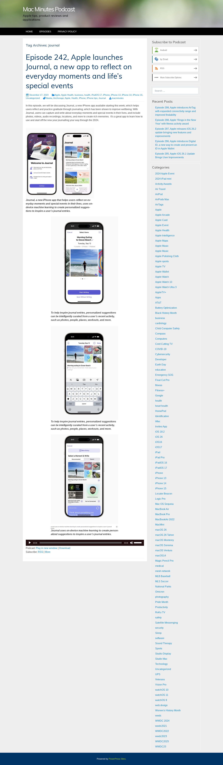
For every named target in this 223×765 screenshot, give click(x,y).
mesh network (162, 571)
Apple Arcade (162, 215)
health (87, 95)
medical (159, 566)
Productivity (161, 607)
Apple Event (161, 225)
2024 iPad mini (163, 178)
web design (161, 705)
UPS (157, 674)
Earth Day (160, 364)
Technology (161, 664)
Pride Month (161, 602)
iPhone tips (92, 98)
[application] (85, 543)
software (159, 638)
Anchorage (58, 98)
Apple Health (67, 95)
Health (74, 98)
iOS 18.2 (160, 431)
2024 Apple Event (164, 173)
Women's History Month (168, 710)
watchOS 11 (161, 695)
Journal (102, 98)
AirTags (159, 204)
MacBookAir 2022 (164, 519)
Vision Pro (160, 684)
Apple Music (162, 246)
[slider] (138, 542)
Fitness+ (159, 390)
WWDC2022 (162, 731)
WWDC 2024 (162, 720)
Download (64, 548)
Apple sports (162, 261)
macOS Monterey (164, 540)
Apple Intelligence (165, 235)
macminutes (117, 98)
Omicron (159, 591)
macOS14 (160, 555)
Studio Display (163, 653)
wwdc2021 (161, 726)
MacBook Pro (162, 514)
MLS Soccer (161, 581)
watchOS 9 (161, 700)
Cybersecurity (162, 354)
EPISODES (45, 31)
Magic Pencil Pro (164, 560)
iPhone (106, 95)
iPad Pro (160, 457)
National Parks (163, 586)
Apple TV (160, 266)
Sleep (158, 633)
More (47, 552)
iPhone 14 (127, 95)
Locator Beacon (163, 493)
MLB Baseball (162, 576)
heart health (161, 406)
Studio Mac (161, 659)
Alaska (49, 98)
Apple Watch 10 (163, 282)
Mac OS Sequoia (164, 504)
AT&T (158, 302)
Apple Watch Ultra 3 (166, 287)
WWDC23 (160, 746)
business (79, 95)
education (160, 369)
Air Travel (160, 189)
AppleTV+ (160, 292)
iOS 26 (159, 437)
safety (158, 617)
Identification (162, 416)
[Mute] (131, 542)
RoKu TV (160, 612)
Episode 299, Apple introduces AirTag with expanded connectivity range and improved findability (175, 111)
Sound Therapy (163, 643)
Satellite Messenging (166, 622)
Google (159, 395)
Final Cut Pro (162, 380)
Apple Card (161, 220)
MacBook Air (162, 509)
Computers (161, 338)
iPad (157, 452)
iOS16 (158, 442)
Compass (160, 333)
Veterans (160, 679)
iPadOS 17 (96, 95)
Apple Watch (162, 277)
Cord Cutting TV (164, 344)
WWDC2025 (162, 741)
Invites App (161, 426)
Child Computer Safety (167, 328)
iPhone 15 (137, 95)
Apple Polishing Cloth (167, 256)
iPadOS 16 (161, 462)
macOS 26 (161, 529)
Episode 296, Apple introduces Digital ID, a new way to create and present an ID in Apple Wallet (176, 145)
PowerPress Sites (117, 759)
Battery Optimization (166, 308)
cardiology (160, 323)
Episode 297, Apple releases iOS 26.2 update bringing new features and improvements (175, 132)
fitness (158, 385)
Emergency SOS (164, 375)
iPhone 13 (116, 95)
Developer (160, 359)
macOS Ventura (163, 550)
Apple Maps (161, 240)
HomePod (160, 411)
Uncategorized (33, 98)
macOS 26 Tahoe (164, 535)
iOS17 (158, 447)
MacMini (159, 524)
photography (162, 597)
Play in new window (46, 548)
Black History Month (166, 313)
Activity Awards (163, 184)
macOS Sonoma (164, 545)
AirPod (159, 194)
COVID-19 (160, 349)
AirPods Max (162, 199)
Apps (158, 297)
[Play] (29, 542)
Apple (57, 95)
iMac (157, 421)
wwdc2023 (161, 736)
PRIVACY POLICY (67, 31)
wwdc (158, 715)
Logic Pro (160, 499)
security (159, 628)
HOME (29, 31)
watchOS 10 (161, 689)
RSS (40, 552)
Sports (158, 648)
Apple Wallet (162, 271)
